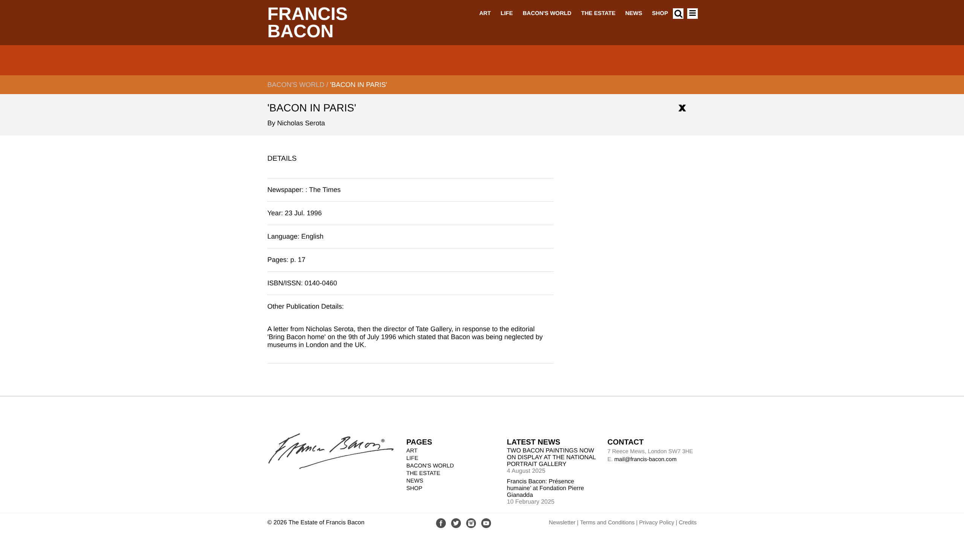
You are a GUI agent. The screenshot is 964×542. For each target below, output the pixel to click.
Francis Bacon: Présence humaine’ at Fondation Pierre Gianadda (545, 488)
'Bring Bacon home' (296, 337)
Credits (688, 522)
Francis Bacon (307, 22)
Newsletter (562, 522)
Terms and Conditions (607, 522)
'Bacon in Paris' (358, 84)
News (633, 13)
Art (485, 13)
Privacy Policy (656, 522)
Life (506, 13)
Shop (660, 13)
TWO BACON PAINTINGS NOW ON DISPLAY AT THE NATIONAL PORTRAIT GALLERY (551, 457)
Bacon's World (547, 13)
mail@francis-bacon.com (645, 459)
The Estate (598, 13)
